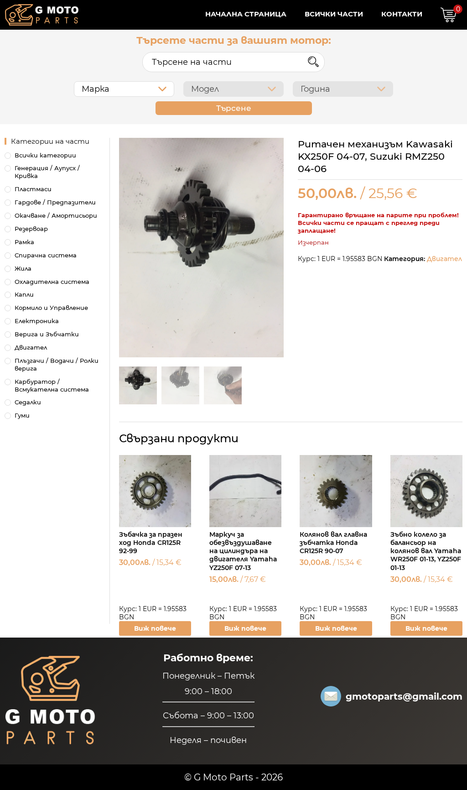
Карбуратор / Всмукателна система (52, 385)
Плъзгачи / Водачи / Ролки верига (57, 364)
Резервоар (31, 228)
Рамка (24, 242)
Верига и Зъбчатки (47, 334)
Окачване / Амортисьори (56, 215)
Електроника (37, 320)
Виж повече (155, 628)
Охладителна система (52, 281)
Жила (23, 268)
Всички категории (45, 155)
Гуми (22, 415)
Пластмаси (33, 189)
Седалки (28, 402)
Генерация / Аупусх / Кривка (47, 171)
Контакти (401, 14)
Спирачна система (46, 255)
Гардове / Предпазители (55, 202)
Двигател (444, 259)
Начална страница (245, 14)
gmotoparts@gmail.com (404, 696)
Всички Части (334, 14)
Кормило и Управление (51, 307)
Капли (24, 294)
